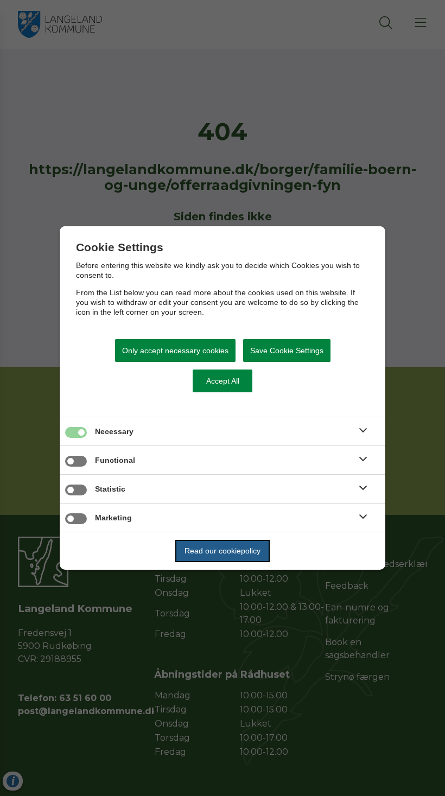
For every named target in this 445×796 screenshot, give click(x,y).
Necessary (114, 431)
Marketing (113, 517)
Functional (115, 460)
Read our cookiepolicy (222, 550)
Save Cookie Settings (286, 350)
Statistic (110, 489)
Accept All (222, 381)
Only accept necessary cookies (175, 350)
